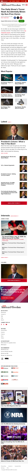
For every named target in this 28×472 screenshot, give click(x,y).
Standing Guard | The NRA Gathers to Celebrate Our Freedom (8, 184)
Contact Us (3, 314)
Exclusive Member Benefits (6, 351)
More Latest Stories (17, 203)
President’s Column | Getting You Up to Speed (8, 174)
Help (2, 318)
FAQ (2, 316)
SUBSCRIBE (7, 298)
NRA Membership (4, 349)
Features (3, 334)
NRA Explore (3, 344)
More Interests (14, 216)
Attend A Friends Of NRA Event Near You (12, 461)
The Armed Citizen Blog (13, 239)
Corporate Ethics (18, 466)
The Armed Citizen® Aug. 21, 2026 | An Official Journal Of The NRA (14, 237)
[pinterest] (20, 17)
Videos (2, 338)
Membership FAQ (4, 353)
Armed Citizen (5, 219)
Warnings (2, 468)
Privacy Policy (3, 466)
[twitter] (17, 17)
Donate (17, 1)
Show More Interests (17, 280)
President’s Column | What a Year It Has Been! (13, 142)
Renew (13, 1)
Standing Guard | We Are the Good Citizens (8, 157)
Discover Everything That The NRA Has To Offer (12, 442)
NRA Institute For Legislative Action (8, 343)
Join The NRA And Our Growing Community (13, 424)
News (2, 153)
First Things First (5, 17)
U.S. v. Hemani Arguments (7, 165)
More (9, 122)
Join (10, 1)
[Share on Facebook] (14, 17)
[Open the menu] (26, 4)
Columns (6, 153)
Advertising (3, 312)
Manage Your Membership (6, 355)
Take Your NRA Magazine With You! (11, 406)
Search (2, 320)
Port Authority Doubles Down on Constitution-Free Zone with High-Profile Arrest (9, 193)
